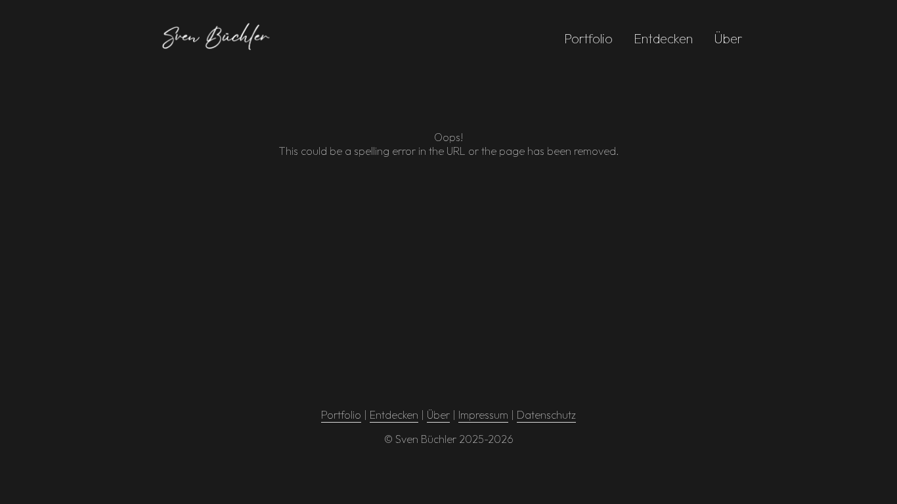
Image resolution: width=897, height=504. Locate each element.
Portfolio (588, 38)
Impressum (483, 414)
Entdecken (663, 38)
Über (728, 38)
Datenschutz (546, 414)
